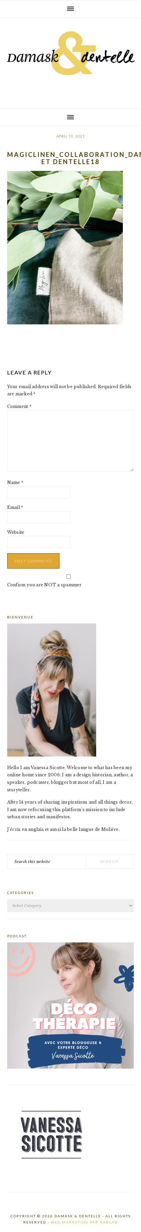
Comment (19, 406)
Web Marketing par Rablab (84, 1222)
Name (15, 482)
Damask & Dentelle (70, 60)
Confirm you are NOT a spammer (44, 584)
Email (15, 507)
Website (16, 532)
